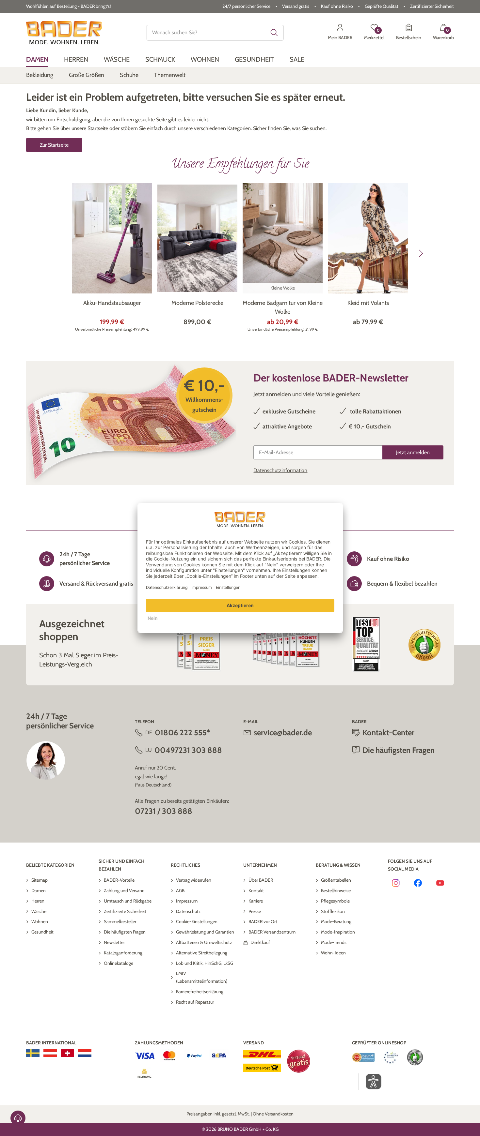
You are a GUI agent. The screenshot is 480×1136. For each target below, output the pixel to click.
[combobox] (215, 32)
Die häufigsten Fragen (125, 932)
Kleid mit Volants (368, 302)
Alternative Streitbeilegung (201, 953)
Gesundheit (42, 932)
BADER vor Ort (262, 921)
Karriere (255, 901)
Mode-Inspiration (338, 932)
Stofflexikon (333, 911)
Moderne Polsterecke (197, 302)
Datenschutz (188, 911)
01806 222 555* (182, 732)
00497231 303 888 (188, 750)
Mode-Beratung (336, 921)
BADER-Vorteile (119, 880)
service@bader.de (283, 732)
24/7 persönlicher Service (246, 6)
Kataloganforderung (123, 953)
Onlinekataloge (118, 963)
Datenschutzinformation (280, 470)
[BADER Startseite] (64, 32)
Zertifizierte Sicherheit (125, 911)
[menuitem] (37, 59)
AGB (180, 890)
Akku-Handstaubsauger (112, 302)
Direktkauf (260, 942)
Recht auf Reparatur (195, 1002)
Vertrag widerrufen (193, 880)
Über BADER (260, 880)
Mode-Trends (333, 942)
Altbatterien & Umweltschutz (204, 942)
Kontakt (256, 890)
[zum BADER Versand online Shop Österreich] (50, 1053)
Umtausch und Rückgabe (128, 901)
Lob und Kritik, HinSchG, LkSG (204, 963)
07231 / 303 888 (163, 811)
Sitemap (39, 880)
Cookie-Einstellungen (196, 921)
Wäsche (38, 911)
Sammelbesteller (120, 921)
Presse (254, 911)
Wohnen (39, 921)
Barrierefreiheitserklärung (199, 991)
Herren (37, 901)
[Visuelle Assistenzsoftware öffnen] (370, 1081)
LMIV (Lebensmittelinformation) (201, 977)
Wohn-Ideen (333, 953)
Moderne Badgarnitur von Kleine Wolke (283, 307)
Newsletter (114, 942)
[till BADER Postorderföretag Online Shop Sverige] (33, 1053)
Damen (38, 890)
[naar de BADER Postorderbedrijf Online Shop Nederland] (84, 1053)
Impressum (187, 901)
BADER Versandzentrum (272, 932)
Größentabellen (336, 880)
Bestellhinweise (336, 890)
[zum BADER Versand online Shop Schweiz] (67, 1053)
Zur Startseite (54, 145)
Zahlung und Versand (124, 890)
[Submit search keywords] (274, 32)
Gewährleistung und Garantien (205, 932)
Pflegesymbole (335, 901)
